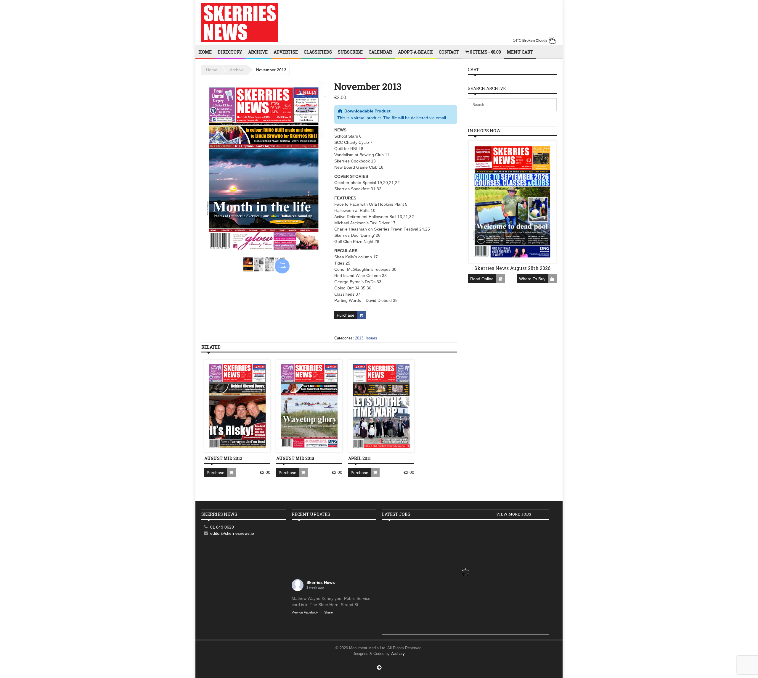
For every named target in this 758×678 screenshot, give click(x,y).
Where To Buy (532, 278)
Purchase (345, 315)
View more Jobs (513, 514)
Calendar (380, 52)
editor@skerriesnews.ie (232, 533)
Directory (230, 52)
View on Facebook (305, 612)
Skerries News (320, 582)
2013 (359, 338)
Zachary (397, 653)
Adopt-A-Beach (415, 52)
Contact (449, 52)
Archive (258, 52)
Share (328, 612)
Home (205, 52)
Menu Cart (520, 52)
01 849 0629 (222, 527)
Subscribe (350, 52)
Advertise (286, 52)
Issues (371, 338)
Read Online (482, 278)
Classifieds (318, 52)
